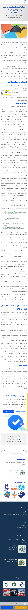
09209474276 (23, 522)
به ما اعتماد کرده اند (20, 578)
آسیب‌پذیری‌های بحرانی (17, 42)
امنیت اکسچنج (10, 441)
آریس (15, 604)
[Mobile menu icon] (3, 2)
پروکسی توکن (4, 47)
